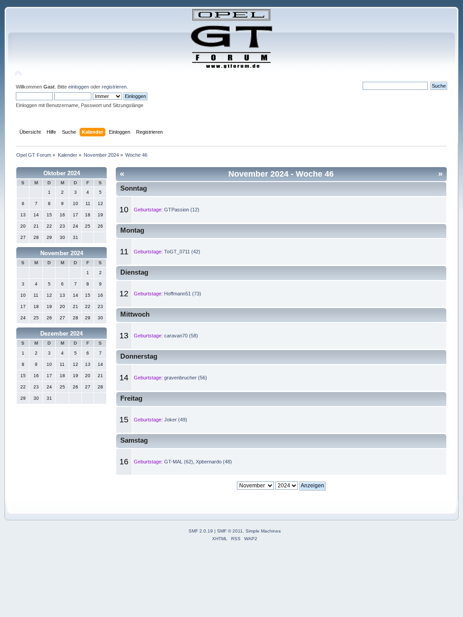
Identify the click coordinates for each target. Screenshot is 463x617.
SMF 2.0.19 (201, 530)
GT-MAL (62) (178, 461)
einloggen (78, 86)
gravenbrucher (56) (185, 377)
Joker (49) (175, 419)
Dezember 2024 (61, 333)
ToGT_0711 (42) (182, 251)
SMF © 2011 (230, 530)
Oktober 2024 (61, 173)
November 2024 (61, 253)
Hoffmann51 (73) (182, 293)
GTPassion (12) (181, 209)
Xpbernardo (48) (214, 461)
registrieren (114, 86)
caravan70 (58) (181, 335)
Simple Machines (263, 530)
